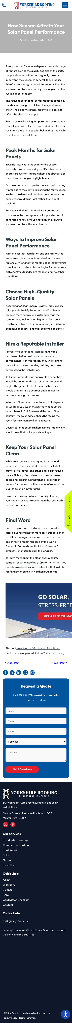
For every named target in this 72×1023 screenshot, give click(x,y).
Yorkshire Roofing (53, 653)
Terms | (22, 1017)
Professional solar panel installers (26, 351)
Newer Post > (59, 662)
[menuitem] (36, 839)
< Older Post (12, 662)
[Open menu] (65, 5)
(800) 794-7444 (30, 695)
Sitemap (31, 1017)
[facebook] (12, 825)
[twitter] (5, 825)
